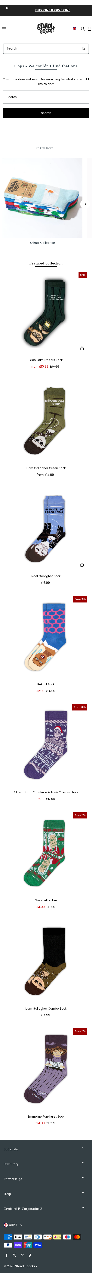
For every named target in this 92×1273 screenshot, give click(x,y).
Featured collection (46, 263)
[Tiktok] (30, 1255)
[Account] (83, 29)
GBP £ (13, 1225)
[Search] (84, 49)
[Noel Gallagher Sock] (46, 529)
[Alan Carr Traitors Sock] (46, 313)
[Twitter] (14, 1255)
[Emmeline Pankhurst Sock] (46, 1069)
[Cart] (89, 29)
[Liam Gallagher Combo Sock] (46, 961)
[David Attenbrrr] (46, 853)
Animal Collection (42, 243)
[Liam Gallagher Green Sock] (46, 421)
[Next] (85, 204)
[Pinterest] (22, 1255)
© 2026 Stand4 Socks (19, 1266)
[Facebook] (6, 1255)
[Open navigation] (16, 28)
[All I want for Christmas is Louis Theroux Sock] (46, 745)
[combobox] (46, 49)
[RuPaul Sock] (46, 637)
